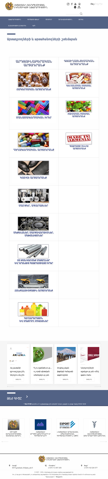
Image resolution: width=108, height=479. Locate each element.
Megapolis (59, 477)
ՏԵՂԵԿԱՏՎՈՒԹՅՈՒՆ (65, 19)
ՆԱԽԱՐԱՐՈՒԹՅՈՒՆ (14, 19)
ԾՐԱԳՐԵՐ (49, 19)
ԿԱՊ (33, 26)
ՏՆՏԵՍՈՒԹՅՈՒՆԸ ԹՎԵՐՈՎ (17, 26)
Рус (101, 3)
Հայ (92, 3)
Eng (97, 3)
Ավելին (18, 379)
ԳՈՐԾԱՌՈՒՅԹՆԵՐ (33, 19)
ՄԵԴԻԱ (81, 19)
